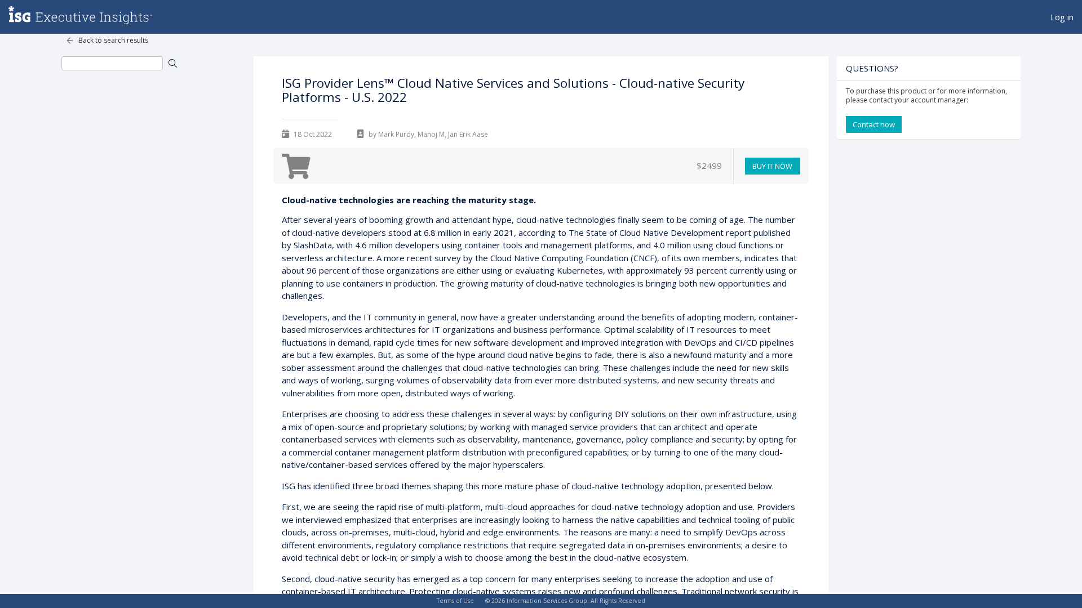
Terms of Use (455, 601)
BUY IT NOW (772, 166)
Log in (1062, 17)
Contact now (874, 124)
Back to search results (113, 40)
